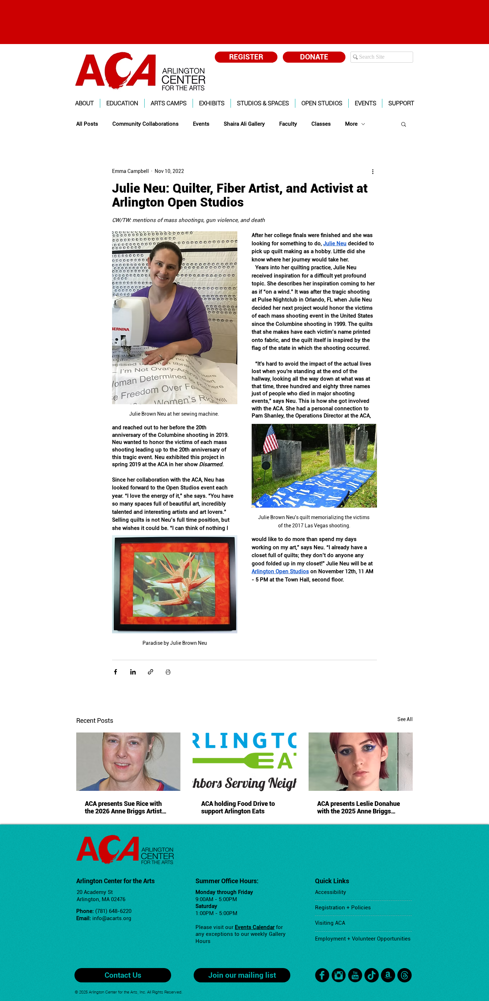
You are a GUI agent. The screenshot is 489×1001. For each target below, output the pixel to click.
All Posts (87, 124)
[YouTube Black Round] (355, 975)
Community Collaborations (145, 124)
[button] (84, 103)
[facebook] (322, 975)
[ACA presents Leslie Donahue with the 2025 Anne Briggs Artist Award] (361, 761)
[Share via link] (150, 671)
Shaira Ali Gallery (244, 124)
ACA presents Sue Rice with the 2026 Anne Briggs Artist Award (123, 807)
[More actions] (372, 171)
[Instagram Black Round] (338, 975)
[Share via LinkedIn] (133, 671)
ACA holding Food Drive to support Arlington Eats (238, 807)
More (351, 124)
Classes (321, 124)
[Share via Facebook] (115, 671)
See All (405, 719)
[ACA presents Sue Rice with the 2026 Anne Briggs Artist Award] (128, 761)
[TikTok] (371, 975)
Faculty (288, 124)
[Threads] (404, 975)
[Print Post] (168, 671)
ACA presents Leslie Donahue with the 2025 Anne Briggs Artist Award (358, 807)
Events (201, 124)
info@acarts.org (111, 918)
